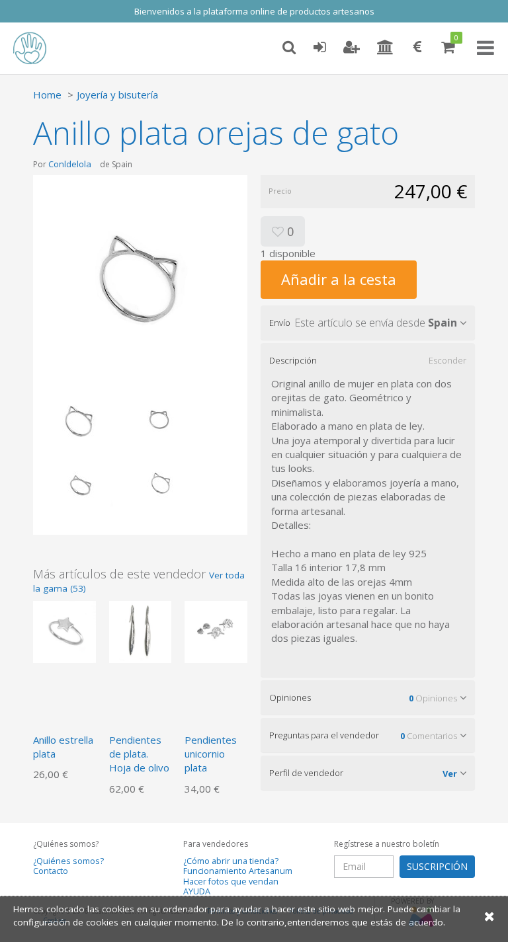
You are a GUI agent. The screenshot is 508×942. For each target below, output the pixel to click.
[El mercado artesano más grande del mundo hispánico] (39, 48)
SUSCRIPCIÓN (437, 866)
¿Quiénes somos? (68, 861)
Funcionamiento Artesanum (237, 871)
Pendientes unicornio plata (211, 754)
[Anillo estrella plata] (64, 630)
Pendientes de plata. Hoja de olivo (139, 754)
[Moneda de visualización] (417, 47)
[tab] (367, 322)
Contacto (50, 871)
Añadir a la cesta (338, 279)
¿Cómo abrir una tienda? (230, 861)
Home (47, 94)
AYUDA (196, 891)
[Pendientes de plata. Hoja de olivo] (140, 630)
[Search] (289, 47)
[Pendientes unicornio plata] (216, 630)
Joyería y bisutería (117, 94)
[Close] (489, 916)
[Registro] (351, 47)
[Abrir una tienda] (385, 47)
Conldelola (69, 164)
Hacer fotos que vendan (230, 881)
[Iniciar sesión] (319, 47)
